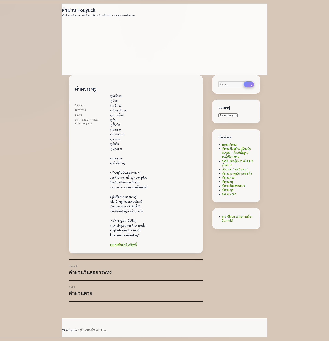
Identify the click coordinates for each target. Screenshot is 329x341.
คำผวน (78, 114)
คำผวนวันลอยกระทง (233, 186)
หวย (90, 123)
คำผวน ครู (227, 181)
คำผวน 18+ (84, 119)
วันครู (84, 123)
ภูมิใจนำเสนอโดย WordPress (93, 329)
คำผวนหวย (228, 177)
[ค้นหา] (249, 84)
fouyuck (79, 105)
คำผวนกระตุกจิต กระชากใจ (237, 173)
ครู (76, 119)
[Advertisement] (165, 44)
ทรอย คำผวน (229, 144)
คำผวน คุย (227, 190)
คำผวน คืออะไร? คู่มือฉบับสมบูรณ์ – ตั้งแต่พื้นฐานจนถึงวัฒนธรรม (236, 153)
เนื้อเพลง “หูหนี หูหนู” (235, 169)
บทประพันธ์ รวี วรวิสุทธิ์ (123, 245)
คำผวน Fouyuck (78, 10)
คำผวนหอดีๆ (229, 194)
